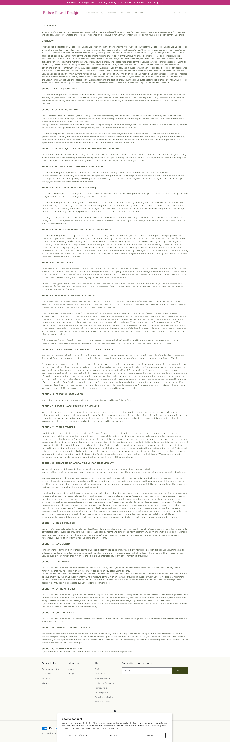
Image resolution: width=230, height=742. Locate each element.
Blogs (71, 674)
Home (44, 25)
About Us (46, 683)
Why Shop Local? (103, 678)
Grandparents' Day (50, 669)
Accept (113, 735)
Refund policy (101, 692)
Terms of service (102, 702)
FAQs (97, 669)
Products (46, 678)
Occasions (46, 674)
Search (71, 669)
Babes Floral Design (56, 733)
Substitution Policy (104, 697)
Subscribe (179, 670)
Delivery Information (104, 683)
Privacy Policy (111, 728)
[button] (112, 13)
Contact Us (100, 674)
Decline (149, 735)
